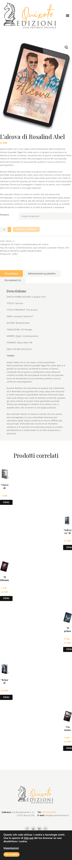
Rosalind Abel (35, 250)
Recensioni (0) (13, 280)
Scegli (6, 502)
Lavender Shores (55, 247)
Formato (4, 214)
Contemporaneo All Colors (35, 244)
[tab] (11, 273)
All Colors (16, 244)
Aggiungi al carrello (26, 229)
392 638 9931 (49, 812)
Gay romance (39, 247)
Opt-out (28, 838)
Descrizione (11, 273)
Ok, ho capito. (11, 854)
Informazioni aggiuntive (42, 273)
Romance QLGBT (18, 250)
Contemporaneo (24, 247)
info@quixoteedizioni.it (57, 815)
